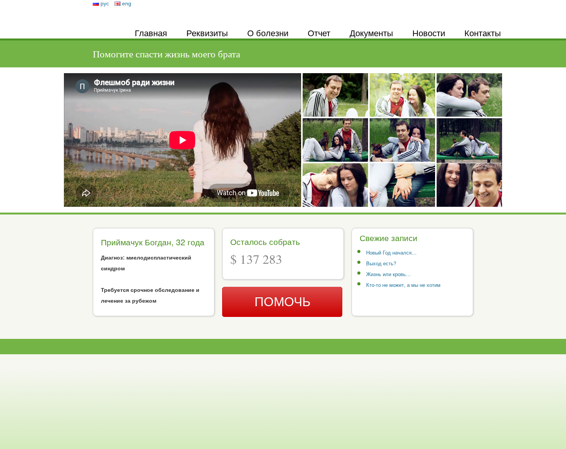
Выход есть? (381, 263)
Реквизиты (207, 33)
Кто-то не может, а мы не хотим (403, 284)
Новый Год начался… (391, 252)
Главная (151, 33)
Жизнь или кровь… (388, 274)
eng (126, 3)
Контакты (482, 33)
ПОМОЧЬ (283, 302)
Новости (428, 33)
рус (104, 3)
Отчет (319, 33)
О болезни (267, 33)
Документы (371, 33)
